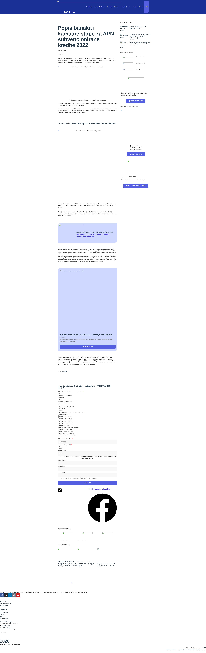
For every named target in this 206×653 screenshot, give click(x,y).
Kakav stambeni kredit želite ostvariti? (68, 427)
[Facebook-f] (2, 595)
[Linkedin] (69, 12)
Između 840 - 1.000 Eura (65, 416)
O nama (109, 6)
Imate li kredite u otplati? (64, 445)
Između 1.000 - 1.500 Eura (66, 418)
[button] (146, 7)
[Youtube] (74, 12)
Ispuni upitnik (124, 6)
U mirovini (62, 408)
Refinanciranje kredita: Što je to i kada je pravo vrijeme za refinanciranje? (140, 36)
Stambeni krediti (62, 50)
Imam (60, 448)
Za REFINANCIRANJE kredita (67, 435)
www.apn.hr (64, 371)
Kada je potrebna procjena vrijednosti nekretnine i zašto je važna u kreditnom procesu (67, 563)
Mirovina (61, 397)
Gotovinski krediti (62, 540)
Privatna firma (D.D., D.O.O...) (67, 407)
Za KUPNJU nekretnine (65, 429)
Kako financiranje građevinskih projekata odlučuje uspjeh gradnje (87, 563)
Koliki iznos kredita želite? (65, 438)
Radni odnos (62, 393)
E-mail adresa (61, 472)
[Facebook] (65, 12)
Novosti (116, 6)
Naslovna (89, 6)
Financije (99, 540)
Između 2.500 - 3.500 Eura (66, 423)
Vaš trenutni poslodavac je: (65, 401)
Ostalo (61, 399)
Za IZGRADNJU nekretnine (66, 431)
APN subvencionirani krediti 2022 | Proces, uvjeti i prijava (86, 335)
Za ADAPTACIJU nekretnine (66, 433)
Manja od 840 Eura (64, 414)
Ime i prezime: (62, 460)
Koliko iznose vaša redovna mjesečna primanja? (71, 412)
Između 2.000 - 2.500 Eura (66, 422)
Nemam (61, 446)
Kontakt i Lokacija (138, 6)
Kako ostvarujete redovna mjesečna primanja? (70, 391)
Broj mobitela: (61, 466)
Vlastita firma (62, 405)
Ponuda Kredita (98, 6)
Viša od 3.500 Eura (64, 425)
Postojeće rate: (62, 450)
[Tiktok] (71, 12)
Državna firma (63, 403)
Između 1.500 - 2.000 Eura (66, 420)
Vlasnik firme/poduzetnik (65, 395)
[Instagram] (67, 12)
